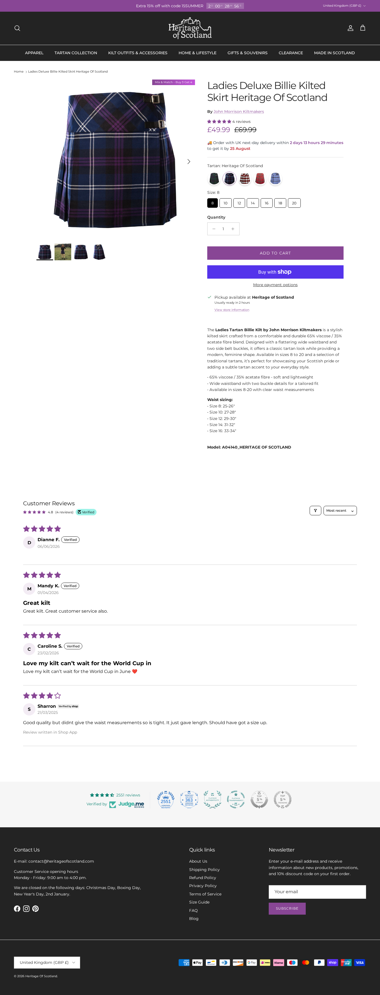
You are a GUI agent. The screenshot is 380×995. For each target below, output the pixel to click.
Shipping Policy (204, 869)
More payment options (275, 285)
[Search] (17, 28)
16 (266, 201)
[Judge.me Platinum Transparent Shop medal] (236, 799)
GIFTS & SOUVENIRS (248, 52)
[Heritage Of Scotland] (190, 28)
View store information (231, 310)
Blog (194, 918)
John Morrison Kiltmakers (239, 111)
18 (280, 201)
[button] (219, 121)
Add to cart (275, 253)
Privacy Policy (203, 885)
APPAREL (34, 52)
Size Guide (199, 902)
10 (226, 201)
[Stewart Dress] (245, 178)
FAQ (193, 910)
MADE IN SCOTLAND (334, 52)
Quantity (216, 217)
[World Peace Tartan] (275, 178)
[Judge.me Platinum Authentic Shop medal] (212, 799)
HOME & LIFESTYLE (197, 52)
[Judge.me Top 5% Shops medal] (259, 799)
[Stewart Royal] (260, 178)
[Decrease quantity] (212, 229)
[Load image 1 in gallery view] (115, 159)
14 (253, 201)
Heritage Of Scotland (41, 976)
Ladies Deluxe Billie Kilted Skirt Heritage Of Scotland (68, 72)
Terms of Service (205, 894)
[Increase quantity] (234, 229)
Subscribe (287, 908)
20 (294, 201)
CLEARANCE (291, 52)
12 (239, 201)
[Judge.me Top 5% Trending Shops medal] (283, 799)
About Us (198, 861)
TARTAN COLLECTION (76, 52)
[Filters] (315, 510)
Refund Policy (202, 877)
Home (19, 72)
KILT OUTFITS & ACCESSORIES (137, 52)
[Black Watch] (214, 178)
